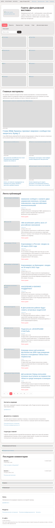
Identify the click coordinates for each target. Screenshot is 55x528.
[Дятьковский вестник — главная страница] (11, 13)
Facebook (52, 1)
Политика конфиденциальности (12, 425)
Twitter (47, 1)
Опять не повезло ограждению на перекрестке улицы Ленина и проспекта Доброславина (14, 183)
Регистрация (8, 1)
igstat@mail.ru (7, 409)
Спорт (33, 25)
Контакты (15, 1)
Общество (11, 25)
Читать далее (24, 216)
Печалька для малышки (9, 475)
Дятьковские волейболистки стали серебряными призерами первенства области (14, 159)
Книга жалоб (6, 28)
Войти (2, 1)
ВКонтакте (34, 1)
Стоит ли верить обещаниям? (11, 465)
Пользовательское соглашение (11, 423)
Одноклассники (41, 1)
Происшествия (19, 25)
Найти (19, 32)
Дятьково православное (42, 25)
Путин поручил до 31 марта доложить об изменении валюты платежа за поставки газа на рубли (39, 183)
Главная (5, 25)
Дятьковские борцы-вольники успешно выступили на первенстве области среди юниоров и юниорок (36, 376)
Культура (27, 25)
